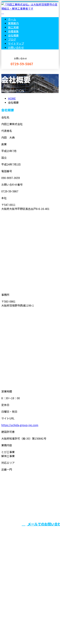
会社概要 (13, 35)
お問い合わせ (16, 47)
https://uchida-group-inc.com (19, 425)
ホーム (12, 19)
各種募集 (13, 31)
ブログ (12, 39)
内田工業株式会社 (13, 582)
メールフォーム (13, 71)
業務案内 (13, 23)
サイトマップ (16, 43)
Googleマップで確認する (17, 599)
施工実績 (13, 27)
